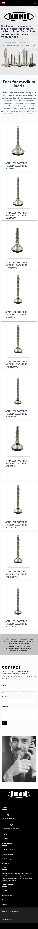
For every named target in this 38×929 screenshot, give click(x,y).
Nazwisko (23, 692)
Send (4, 723)
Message (5, 706)
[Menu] (35, 3)
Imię (3, 692)
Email (4, 697)
